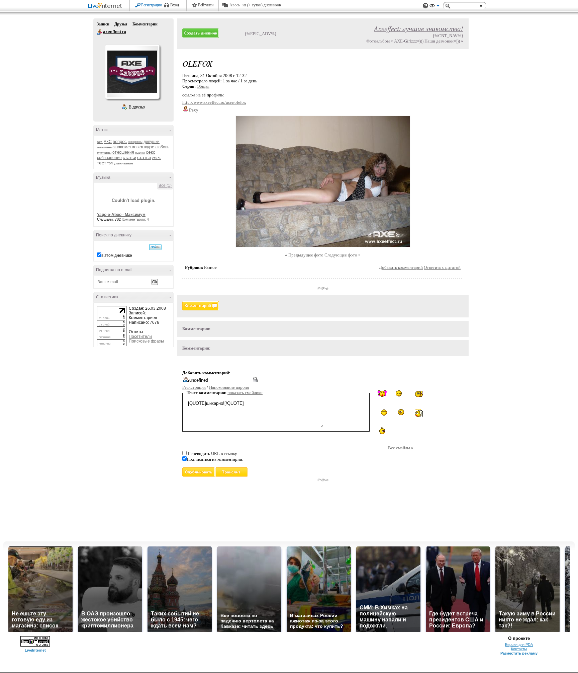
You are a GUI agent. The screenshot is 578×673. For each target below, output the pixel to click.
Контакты (519, 649)
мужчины (104, 152)
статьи (129, 157)
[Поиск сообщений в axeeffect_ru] (155, 247)
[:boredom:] (400, 412)
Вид (434, 6)
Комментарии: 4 (135, 219)
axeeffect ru (99, 32)
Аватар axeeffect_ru (132, 72)
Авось (234, 5)
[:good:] (419, 394)
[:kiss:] (382, 393)
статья (144, 157)
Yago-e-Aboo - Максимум (121, 214)
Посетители (140, 336)
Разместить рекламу (519, 653)
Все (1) (165, 185)
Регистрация (151, 5)
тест (101, 162)
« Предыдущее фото (304, 254)
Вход (174, 5)
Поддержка (425, 6)
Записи (103, 24)
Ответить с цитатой (442, 267)
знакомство (124, 146)
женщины (104, 147)
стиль (156, 158)
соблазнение (109, 157)
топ (110, 163)
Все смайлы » (400, 447)
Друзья (120, 24)
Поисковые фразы (146, 341)
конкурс (145, 146)
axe (100, 142)
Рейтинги (205, 5)
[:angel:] (418, 412)
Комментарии (145, 24)
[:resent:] (382, 431)
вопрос (120, 141)
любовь (162, 147)
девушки (151, 141)
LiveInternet (106, 6)
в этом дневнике (116, 255)
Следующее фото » (342, 254)
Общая (203, 86)
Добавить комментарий (401, 267)
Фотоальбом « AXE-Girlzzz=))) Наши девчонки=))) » (414, 41)
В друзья (137, 107)
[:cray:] (400, 393)
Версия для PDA (519, 645)
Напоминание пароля (229, 387)
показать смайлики (245, 392)
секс (150, 152)
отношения (123, 152)
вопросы (135, 142)
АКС (108, 141)
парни (140, 152)
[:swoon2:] (382, 413)
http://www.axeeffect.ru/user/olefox (214, 102)
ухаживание (123, 163)
